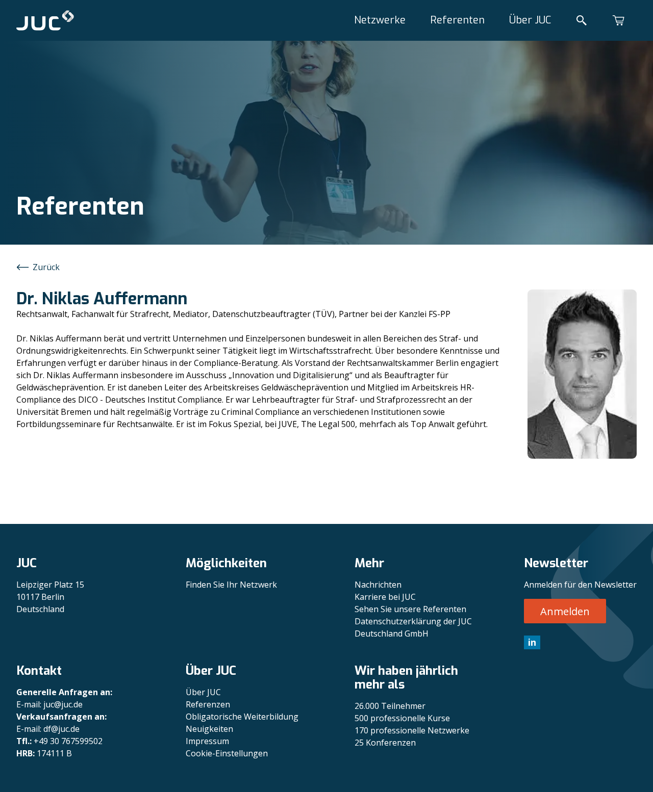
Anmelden (565, 611)
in (532, 642)
